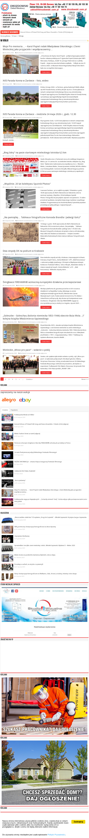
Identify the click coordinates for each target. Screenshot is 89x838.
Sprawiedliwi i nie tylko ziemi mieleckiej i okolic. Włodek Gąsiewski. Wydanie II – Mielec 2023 (44, 545)
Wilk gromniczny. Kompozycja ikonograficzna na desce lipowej (35, 527)
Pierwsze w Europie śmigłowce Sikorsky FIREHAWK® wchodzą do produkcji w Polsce (42, 443)
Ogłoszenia (4, 513)
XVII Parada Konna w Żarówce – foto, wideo (25, 80)
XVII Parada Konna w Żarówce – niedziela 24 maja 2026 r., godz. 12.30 (39, 114)
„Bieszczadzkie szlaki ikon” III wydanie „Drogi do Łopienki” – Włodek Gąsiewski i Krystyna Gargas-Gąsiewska (50, 517)
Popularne (14, 410)
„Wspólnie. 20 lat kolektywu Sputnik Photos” (27, 183)
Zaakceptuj (78, 822)
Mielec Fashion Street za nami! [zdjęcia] (33, 32)
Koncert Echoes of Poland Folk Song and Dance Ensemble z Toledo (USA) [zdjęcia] (41, 424)
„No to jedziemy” (20, 480)
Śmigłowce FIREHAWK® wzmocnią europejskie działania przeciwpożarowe (42, 282)
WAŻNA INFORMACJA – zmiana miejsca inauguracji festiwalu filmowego (38, 462)
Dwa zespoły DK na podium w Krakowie (23, 250)
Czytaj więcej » (46, 72)
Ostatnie (5, 410)
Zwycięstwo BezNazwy (21, 536)
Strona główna (5, 36)
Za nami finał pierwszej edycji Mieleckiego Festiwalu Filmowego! (35, 452)
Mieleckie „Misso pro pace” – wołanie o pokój (26, 350)
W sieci (14, 36)
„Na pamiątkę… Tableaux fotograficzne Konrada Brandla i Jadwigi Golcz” (42, 217)
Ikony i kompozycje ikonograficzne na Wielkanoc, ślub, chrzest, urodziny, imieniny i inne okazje (45, 574)
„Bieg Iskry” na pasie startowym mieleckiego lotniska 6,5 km (34, 152)
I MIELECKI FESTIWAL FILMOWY (24, 471)
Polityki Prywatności (56, 835)
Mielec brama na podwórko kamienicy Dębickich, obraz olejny (34, 555)
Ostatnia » (29, 379)
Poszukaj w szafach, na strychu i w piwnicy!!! (28, 564)
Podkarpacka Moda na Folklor (24, 415)
